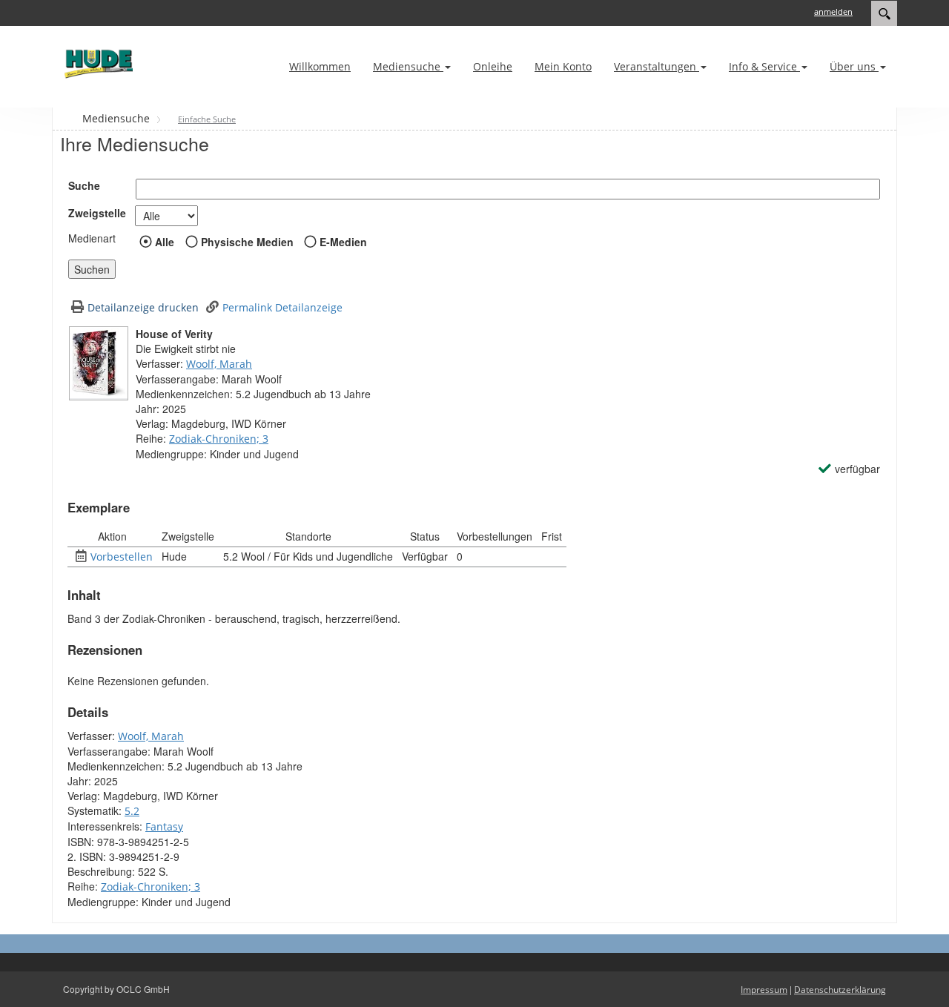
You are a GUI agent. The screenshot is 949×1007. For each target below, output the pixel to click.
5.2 (132, 811)
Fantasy (164, 826)
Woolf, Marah (219, 364)
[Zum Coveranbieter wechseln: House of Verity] (98, 363)
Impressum (764, 989)
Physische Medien (247, 241)
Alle (164, 241)
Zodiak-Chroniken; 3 (218, 439)
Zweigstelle (97, 212)
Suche (84, 185)
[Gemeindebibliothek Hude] (96, 63)
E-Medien (343, 241)
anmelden (833, 11)
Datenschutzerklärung (840, 989)
